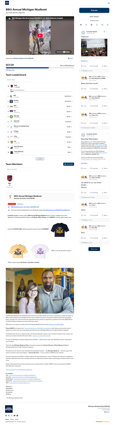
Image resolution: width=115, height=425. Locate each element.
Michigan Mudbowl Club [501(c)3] (23, 58)
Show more (94, 249)
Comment (95, 66)
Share (105, 66)
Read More (84, 61)
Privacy (12, 419)
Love (84, 66)
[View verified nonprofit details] (70, 58)
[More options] (107, 31)
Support (7, 419)
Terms (16, 419)
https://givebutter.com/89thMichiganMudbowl (56, 210)
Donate (94, 10)
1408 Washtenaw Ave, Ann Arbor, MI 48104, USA (25, 207)
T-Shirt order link (99, 145)
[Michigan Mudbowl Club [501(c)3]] (7, 3)
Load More (40, 158)
